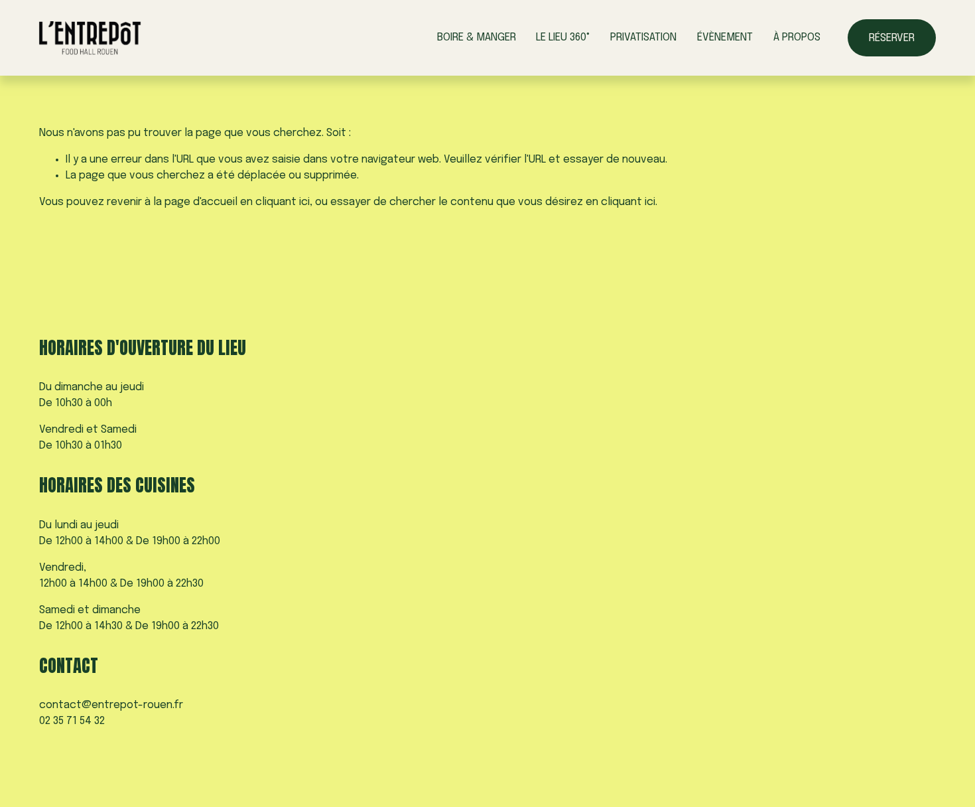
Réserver (892, 38)
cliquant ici (282, 202)
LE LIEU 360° (563, 37)
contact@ (65, 705)
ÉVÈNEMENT (725, 37)
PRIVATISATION (643, 37)
